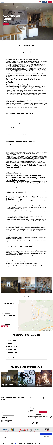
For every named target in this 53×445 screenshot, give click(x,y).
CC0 (51, 381)
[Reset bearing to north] (18, 303)
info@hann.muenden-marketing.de (8, 415)
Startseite (5, 40)
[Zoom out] (18, 302)
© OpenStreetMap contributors (49, 330)
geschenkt (21, 256)
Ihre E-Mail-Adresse (30, 410)
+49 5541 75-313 (4, 414)
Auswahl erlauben (46, 436)
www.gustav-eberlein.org (22, 229)
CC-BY (52, 21)
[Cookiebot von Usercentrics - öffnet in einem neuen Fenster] (5, 443)
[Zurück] (25, 296)
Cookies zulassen (46, 434)
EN (40, 1)
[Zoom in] (18, 300)
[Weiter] (28, 296)
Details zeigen (44, 443)
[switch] (24, 443)
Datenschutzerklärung (38, 414)
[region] (35, 315)
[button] (6, 24)
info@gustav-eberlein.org (8, 312)
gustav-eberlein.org (8, 313)
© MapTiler (44, 330)
